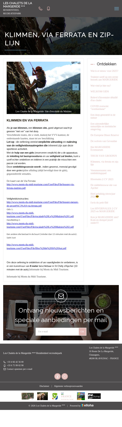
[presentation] (11, 87)
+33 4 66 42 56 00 (15, 362)
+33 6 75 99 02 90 (15, 365)
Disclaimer (44, 386)
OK (82, 331)
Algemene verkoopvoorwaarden (68, 386)
